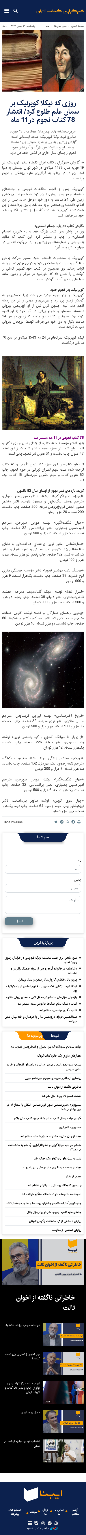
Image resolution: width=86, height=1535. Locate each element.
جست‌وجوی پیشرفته (14, 1512)
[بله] (36, 1523)
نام (79, 860)
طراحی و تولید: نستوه (38, 1529)
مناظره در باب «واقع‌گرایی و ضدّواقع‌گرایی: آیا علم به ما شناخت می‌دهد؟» (44, 1147)
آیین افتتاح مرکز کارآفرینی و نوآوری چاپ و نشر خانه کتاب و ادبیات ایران (22, 1388)
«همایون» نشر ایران (70, 1127)
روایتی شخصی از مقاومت (66, 1230)
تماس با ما (59, 1512)
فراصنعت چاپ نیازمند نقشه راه (22, 1325)
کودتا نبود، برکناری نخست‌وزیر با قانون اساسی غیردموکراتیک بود (41, 988)
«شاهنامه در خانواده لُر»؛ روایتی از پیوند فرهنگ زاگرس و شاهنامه (44, 970)
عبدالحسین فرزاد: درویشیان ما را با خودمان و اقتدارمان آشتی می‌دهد (41, 1019)
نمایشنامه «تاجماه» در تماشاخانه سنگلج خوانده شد (51, 1194)
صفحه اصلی (77, 26)
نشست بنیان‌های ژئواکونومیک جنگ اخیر (57, 1158)
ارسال (19, 921)
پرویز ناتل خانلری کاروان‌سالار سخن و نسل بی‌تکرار (47, 979)
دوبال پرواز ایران (30, 1412)
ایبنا (60, 14)
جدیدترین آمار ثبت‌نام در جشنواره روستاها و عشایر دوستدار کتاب (43, 1203)
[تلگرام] (49, 1523)
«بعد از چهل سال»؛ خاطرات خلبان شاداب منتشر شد (50, 1136)
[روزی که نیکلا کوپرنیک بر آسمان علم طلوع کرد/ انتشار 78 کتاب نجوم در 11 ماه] (43, 61)
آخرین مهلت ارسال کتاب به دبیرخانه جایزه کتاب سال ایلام (47, 1118)
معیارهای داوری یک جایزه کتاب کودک (59, 1055)
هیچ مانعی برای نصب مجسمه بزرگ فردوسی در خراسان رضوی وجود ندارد (41, 960)
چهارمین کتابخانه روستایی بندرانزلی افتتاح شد (54, 1185)
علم (48, 26)
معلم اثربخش (73, 1176)
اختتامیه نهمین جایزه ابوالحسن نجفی (22, 1443)
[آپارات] (56, 1523)
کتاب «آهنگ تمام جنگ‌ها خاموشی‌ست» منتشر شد (47, 1003)
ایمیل (77, 879)
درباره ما (45, 1512)
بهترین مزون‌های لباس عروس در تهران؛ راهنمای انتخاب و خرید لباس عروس (44, 1066)
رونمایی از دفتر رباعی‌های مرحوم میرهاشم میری (53, 1078)
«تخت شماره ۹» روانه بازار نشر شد (61, 1096)
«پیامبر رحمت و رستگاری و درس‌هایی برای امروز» (51, 1167)
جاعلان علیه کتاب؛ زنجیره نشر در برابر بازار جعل (54, 1212)
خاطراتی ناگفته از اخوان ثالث (64, 1087)
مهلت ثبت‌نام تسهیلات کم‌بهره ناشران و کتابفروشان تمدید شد (45, 1046)
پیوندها (33, 1512)
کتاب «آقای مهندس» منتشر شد (58, 1010)
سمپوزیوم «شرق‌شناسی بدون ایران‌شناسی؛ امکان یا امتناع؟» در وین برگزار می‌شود (44, 1107)
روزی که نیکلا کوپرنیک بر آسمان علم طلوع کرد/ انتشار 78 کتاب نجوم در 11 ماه (43, 111)
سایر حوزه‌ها (60, 26)
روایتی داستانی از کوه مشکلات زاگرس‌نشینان (55, 1221)
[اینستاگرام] (43, 1523)
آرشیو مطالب (75, 1512)
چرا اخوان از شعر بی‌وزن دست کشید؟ (22, 1356)
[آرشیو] (29, 1523)
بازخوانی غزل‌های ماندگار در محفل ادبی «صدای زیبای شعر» (41, 997)
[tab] (55, 1035)
